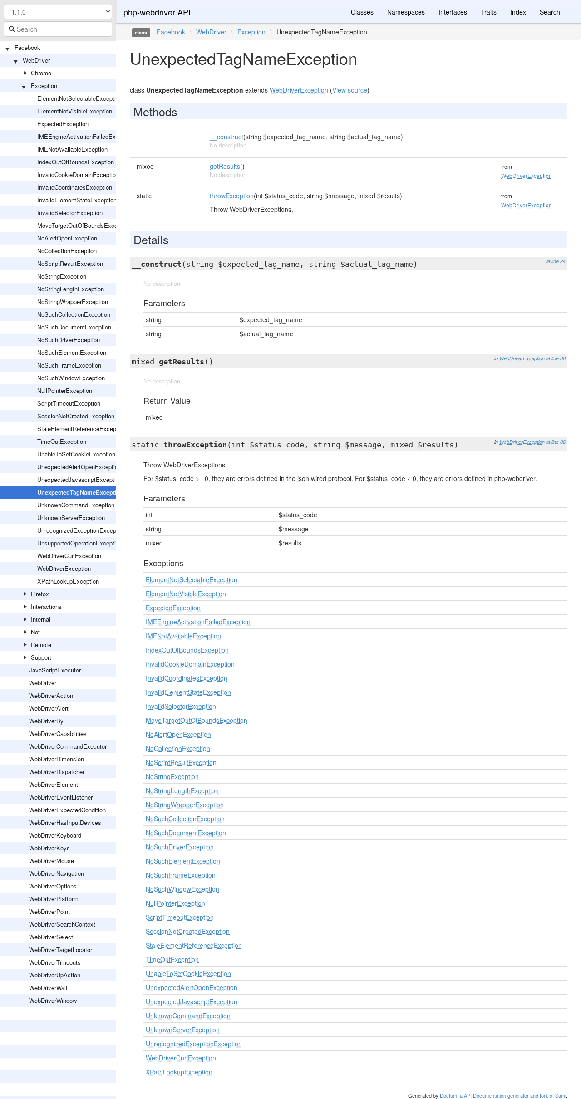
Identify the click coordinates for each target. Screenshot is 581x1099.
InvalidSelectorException (70, 212)
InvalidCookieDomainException (78, 174)
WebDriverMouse (51, 860)
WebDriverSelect (51, 936)
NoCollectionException (67, 250)
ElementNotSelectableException (79, 98)
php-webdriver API (157, 12)
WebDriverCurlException (69, 555)
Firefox (40, 593)
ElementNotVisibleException (74, 111)
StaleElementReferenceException (81, 428)
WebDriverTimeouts (55, 962)
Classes (362, 11)
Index (518, 11)
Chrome (41, 73)
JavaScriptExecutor (55, 670)
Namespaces (406, 11)
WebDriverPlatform (54, 898)
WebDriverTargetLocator (60, 949)
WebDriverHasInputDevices (65, 822)
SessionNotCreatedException (75, 416)
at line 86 (556, 441)
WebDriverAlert (49, 708)
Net (35, 632)
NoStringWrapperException (72, 301)
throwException (232, 195)
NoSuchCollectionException (73, 314)
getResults (225, 166)
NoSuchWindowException (71, 377)
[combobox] (58, 29)
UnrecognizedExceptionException (81, 530)
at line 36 (556, 358)
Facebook (27, 47)
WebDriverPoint (49, 911)
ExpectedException (63, 123)
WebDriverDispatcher (56, 771)
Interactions (46, 606)
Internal (40, 619)
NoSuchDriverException (68, 339)
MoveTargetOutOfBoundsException (83, 225)
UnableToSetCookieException (76, 454)
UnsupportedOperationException (79, 543)
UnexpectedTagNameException (80, 492)
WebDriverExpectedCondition (67, 809)
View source (349, 89)
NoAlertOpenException (67, 238)
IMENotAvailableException (72, 149)
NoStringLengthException (70, 289)
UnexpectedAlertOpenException (79, 466)
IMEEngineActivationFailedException (86, 136)
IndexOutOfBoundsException (75, 161)
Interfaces (452, 11)
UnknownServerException (71, 517)
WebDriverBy (46, 720)
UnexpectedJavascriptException (79, 479)
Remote (41, 644)
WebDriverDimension (56, 759)
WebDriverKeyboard (55, 835)
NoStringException (61, 276)
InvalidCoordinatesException (74, 187)
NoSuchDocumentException (74, 327)
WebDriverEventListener (61, 797)
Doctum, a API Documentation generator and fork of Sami (503, 1095)
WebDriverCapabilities (58, 733)
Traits (489, 11)
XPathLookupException (68, 581)
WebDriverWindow (53, 1000)
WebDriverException (64, 568)
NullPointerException (64, 390)
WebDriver (36, 60)
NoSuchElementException (71, 352)
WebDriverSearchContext (62, 924)
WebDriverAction (51, 695)
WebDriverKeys (49, 848)
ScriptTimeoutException (68, 403)
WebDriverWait (48, 987)
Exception (44, 85)
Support (41, 657)
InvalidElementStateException (77, 200)
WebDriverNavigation (56, 873)
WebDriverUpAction (54, 975)
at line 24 (556, 261)
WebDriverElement (53, 784)
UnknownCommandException (75, 504)
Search (550, 11)
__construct (226, 136)
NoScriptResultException (70, 263)
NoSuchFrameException (69, 365)
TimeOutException (61, 441)
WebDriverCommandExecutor (68, 746)
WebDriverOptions (53, 886)
